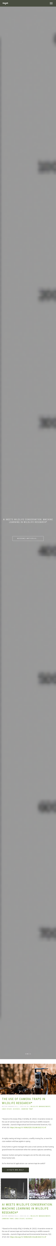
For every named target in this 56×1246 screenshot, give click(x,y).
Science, (17, 1109)
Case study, (7, 1109)
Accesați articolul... (28, 538)
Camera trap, (8, 1219)
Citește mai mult (15, 1170)
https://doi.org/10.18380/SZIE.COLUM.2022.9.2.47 (28, 1127)
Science (29, 1219)
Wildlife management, (41, 1106)
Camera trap (27, 1109)
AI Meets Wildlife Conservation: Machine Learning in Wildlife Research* (27, 1208)
